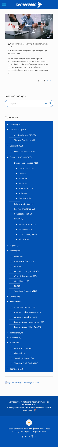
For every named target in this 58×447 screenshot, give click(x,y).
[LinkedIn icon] (29, 436)
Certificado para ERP (23, 135)
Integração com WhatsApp (26, 327)
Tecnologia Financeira (23, 291)
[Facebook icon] (23, 436)
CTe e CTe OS (25, 168)
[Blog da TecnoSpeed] (29, 4)
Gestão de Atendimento (24, 317)
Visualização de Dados (24, 363)
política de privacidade (36, 431)
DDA (16, 266)
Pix (15, 286)
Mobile (12, 343)
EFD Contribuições (26, 234)
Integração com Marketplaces (27, 322)
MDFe (21, 178)
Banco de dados (21, 348)
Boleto (16, 256)
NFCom (22, 183)
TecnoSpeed (27, 410)
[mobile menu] (4, 4)
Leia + (48, 80)
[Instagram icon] (32, 436)
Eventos (13, 246)
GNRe (21, 173)
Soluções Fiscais (21, 214)
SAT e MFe (23, 198)
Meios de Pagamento (23, 276)
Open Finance (20, 281)
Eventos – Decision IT (23, 151)
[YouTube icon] (26, 436)
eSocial (22, 239)
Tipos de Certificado (22, 140)
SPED (16, 219)
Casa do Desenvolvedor (37, 407)
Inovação (14, 301)
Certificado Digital (17, 129)
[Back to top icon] (29, 422)
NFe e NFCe (23, 188)
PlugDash (18, 353)
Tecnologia (14, 369)
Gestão (13, 297)
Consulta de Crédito (22, 261)
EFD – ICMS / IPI (25, 224)
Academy (14, 124)
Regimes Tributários (22, 209)
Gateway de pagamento (25, 271)
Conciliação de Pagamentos (26, 312)
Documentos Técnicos (23, 163)
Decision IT (14, 146)
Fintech (13, 251)
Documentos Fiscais (18, 157)
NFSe (21, 193)
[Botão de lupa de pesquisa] (50, 103)
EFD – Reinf (23, 229)
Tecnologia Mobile (21, 358)
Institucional (15, 333)
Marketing (14, 338)
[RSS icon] (35, 436)
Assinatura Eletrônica (23, 307)
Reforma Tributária (22, 204)
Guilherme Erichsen (18, 44)
